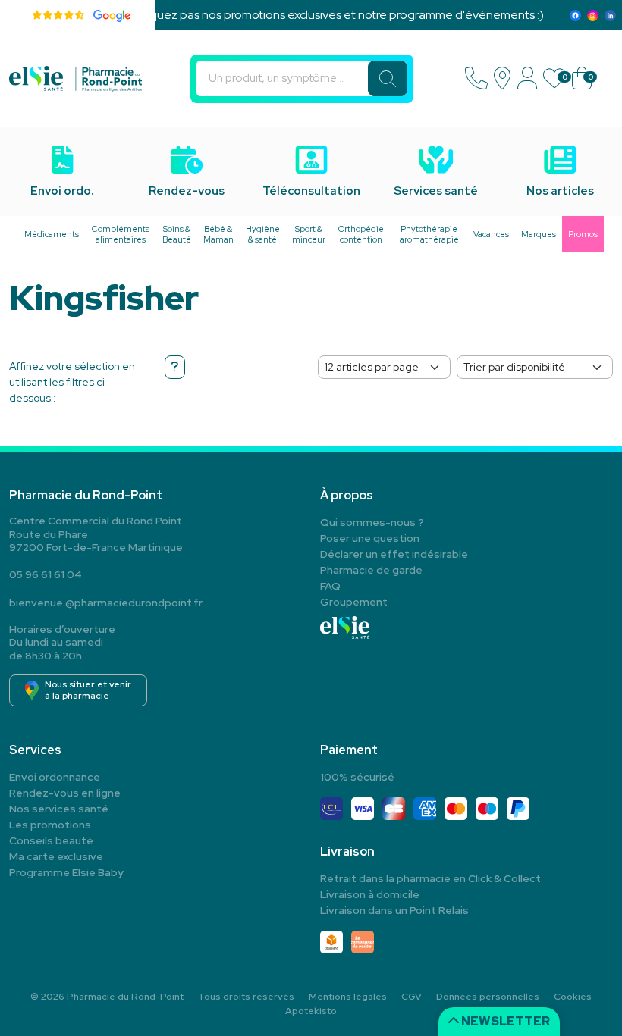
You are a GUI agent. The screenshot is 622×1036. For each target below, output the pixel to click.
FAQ (330, 586)
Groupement (354, 602)
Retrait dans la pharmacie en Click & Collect (430, 878)
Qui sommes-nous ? (372, 522)
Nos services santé (58, 808)
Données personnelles (487, 997)
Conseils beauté (51, 840)
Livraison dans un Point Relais (394, 910)
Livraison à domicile (369, 894)
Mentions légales (348, 997)
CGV (411, 997)
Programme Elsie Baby (66, 872)
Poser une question (369, 538)
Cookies (573, 997)
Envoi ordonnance (54, 777)
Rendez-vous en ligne (65, 793)
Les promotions (50, 824)
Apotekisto (311, 1011)
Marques (538, 234)
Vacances (491, 234)
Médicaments (51, 234)
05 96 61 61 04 (45, 574)
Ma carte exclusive (56, 856)
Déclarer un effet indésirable (394, 554)
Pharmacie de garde (371, 570)
